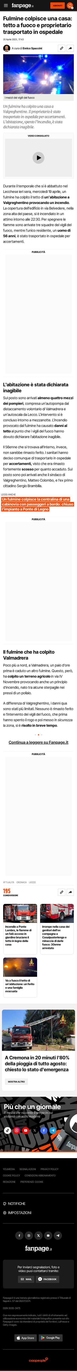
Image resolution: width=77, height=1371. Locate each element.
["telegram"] (52, 1130)
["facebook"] (43, 1130)
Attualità (8, 882)
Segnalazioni (28, 1169)
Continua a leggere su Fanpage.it (38, 742)
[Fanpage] (38, 1249)
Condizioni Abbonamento (40, 1175)
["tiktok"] (7, 1130)
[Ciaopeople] (38, 1360)
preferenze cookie (31, 1181)
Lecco (32, 882)
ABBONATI (57, 5)
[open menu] (4, 5)
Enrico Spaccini (32, 48)
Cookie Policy (11, 1175)
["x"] (34, 1130)
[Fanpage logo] (23, 5)
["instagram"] (16, 1130)
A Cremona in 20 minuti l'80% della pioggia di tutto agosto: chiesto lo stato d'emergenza (37, 1063)
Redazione (9, 1181)
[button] (70, 48)
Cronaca (22, 882)
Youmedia (9, 1169)
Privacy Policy (49, 1169)
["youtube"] (25, 1130)
